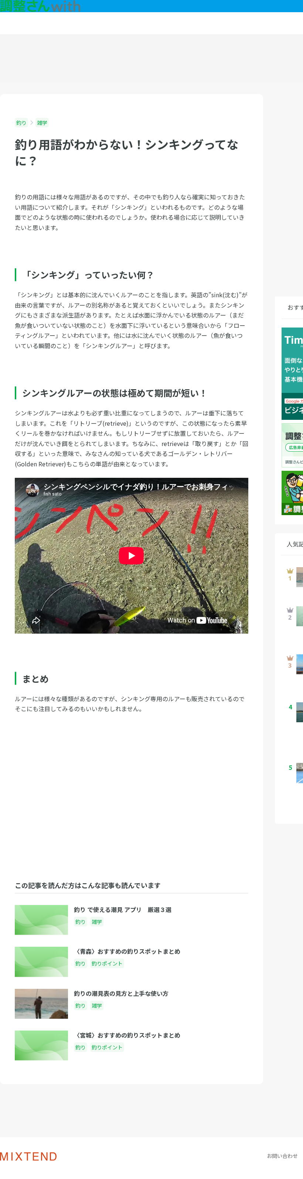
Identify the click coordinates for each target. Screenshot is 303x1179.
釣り (21, 122)
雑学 (42, 122)
